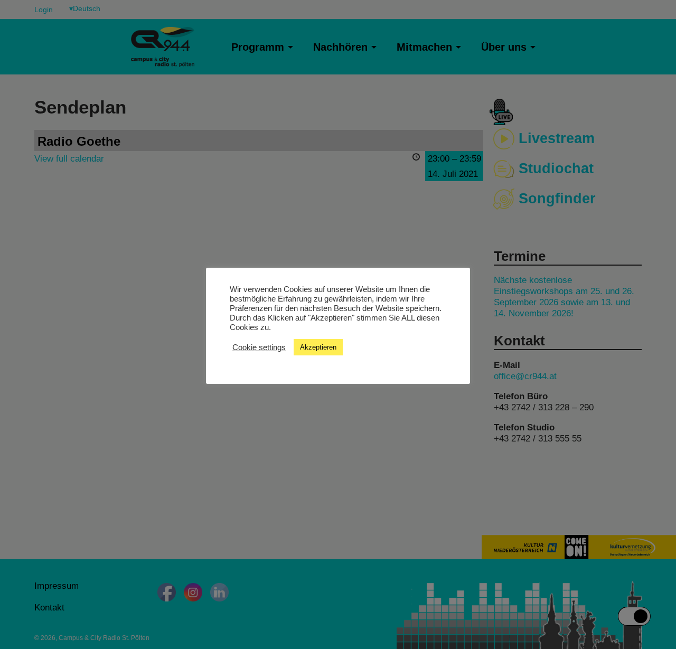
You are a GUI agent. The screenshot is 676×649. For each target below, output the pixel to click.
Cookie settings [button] (259, 347)
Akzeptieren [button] (318, 347)
